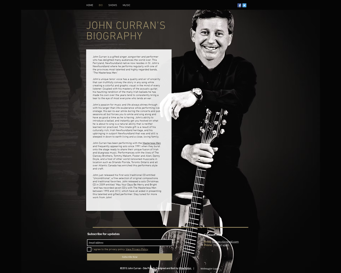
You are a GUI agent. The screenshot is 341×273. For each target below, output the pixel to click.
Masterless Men (152, 143)
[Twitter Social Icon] (244, 5)
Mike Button (185, 268)
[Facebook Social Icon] (239, 5)
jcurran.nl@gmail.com (225, 241)
